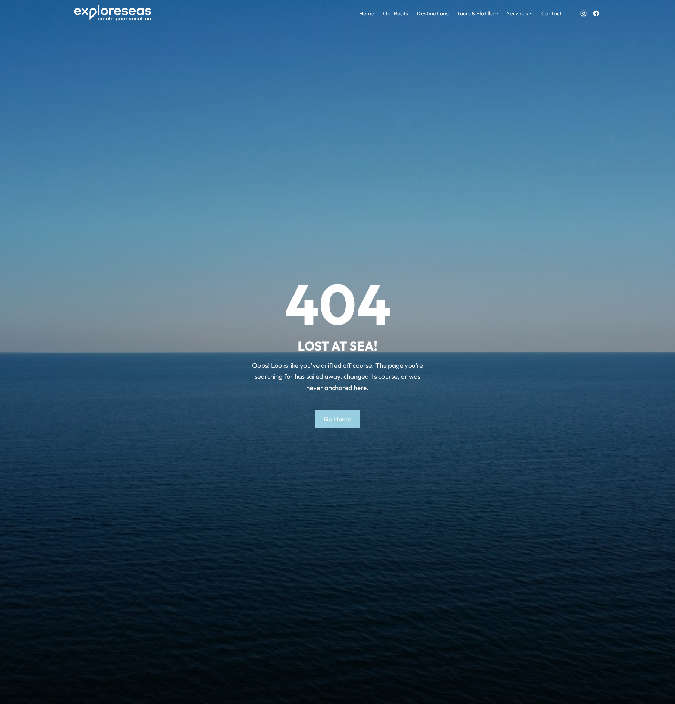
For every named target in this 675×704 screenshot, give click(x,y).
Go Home (337, 419)
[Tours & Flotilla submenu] (497, 13)
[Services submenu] (531, 13)
